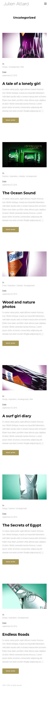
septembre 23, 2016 (9, 294)
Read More (10, 120)
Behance (22, 692)
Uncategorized (14, 67)
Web (22, 67)
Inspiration (14, 176)
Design (4, 67)
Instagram (14, 692)
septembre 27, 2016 (9, 75)
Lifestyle (22, 176)
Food (4, 285)
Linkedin (5, 692)
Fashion (5, 176)
